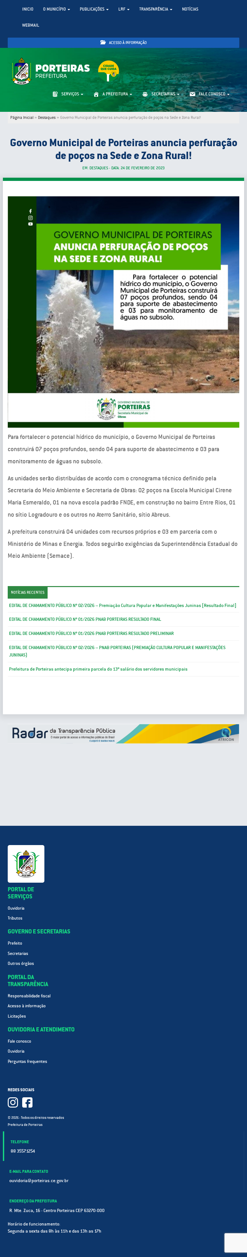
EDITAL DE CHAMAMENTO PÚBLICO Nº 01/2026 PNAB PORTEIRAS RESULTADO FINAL (85, 619)
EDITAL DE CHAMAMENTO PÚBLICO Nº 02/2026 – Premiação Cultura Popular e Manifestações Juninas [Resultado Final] (122, 605)
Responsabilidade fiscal (29, 996)
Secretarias (18, 953)
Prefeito (15, 943)
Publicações (92, 9)
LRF (122, 9)
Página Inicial (21, 117)
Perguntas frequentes (27, 1061)
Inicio (27, 9)
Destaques (47, 117)
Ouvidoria (16, 908)
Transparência (154, 9)
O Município (55, 9)
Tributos (15, 918)
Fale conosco (19, 1041)
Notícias (190, 9)
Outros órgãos (21, 963)
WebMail (30, 25)
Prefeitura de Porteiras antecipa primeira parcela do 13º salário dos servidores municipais (98, 669)
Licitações (17, 1016)
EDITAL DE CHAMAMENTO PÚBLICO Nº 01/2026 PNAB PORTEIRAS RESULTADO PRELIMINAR (91, 633)
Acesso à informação (127, 42)
